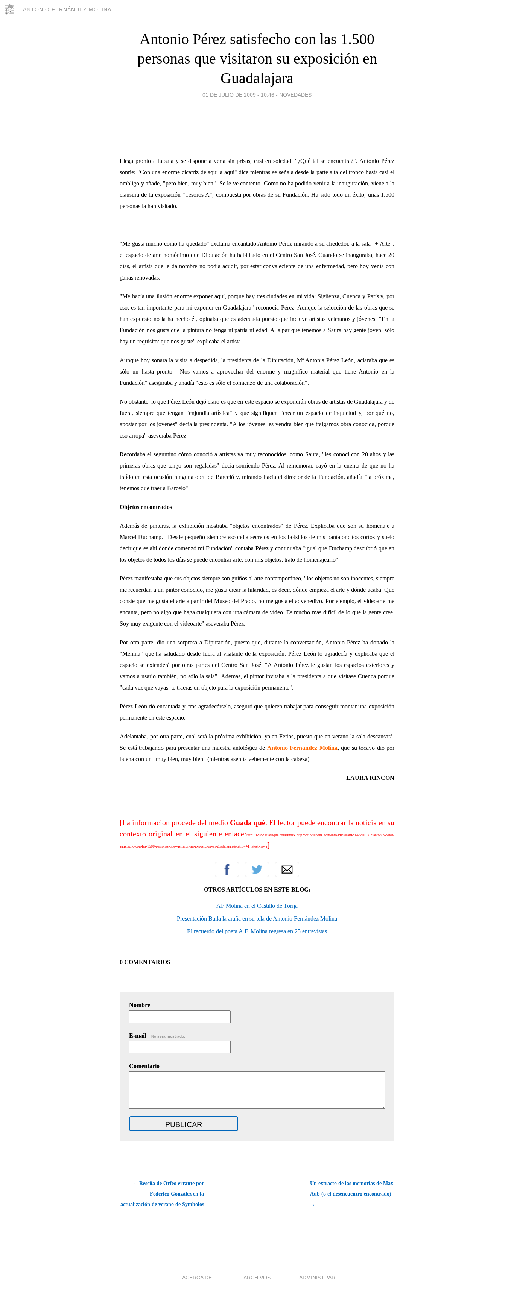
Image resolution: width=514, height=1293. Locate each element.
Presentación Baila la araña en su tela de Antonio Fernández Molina (257, 918)
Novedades (295, 95)
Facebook (227, 869)
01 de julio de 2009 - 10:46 (238, 95)
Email (287, 869)
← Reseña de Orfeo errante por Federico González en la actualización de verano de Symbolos (162, 1194)
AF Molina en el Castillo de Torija (257, 906)
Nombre (139, 1005)
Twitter (257, 869)
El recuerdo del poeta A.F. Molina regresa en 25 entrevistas (257, 931)
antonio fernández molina (67, 9)
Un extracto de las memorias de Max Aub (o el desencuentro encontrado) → (351, 1194)
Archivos (257, 1278)
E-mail (157, 1035)
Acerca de (197, 1278)
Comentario (144, 1066)
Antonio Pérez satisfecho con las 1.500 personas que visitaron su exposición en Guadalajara (257, 58)
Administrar (317, 1278)
